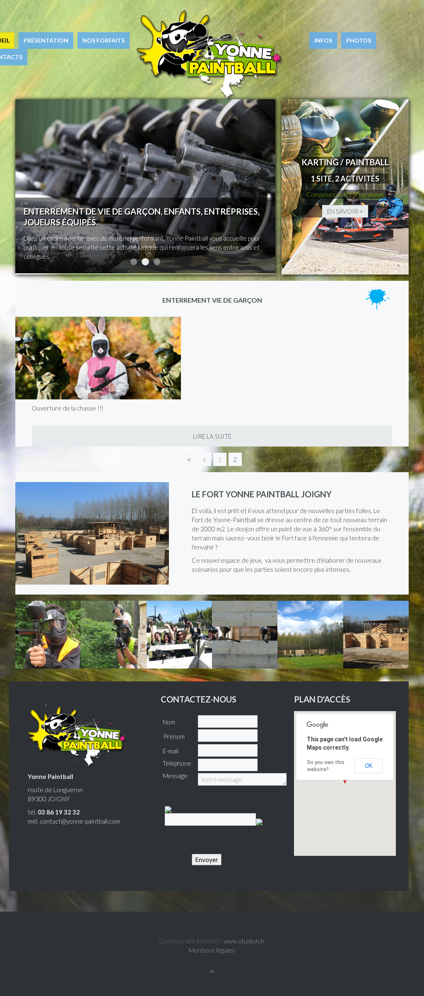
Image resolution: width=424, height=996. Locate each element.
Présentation (46, 40)
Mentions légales (212, 950)
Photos (358, 40)
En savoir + (345, 211)
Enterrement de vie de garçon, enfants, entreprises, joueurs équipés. (145, 261)
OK (368, 765)
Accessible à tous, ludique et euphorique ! (133, 261)
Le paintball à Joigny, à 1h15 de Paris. (157, 261)
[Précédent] (204, 459)
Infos (323, 40)
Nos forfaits (103, 40)
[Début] (189, 459)
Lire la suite (212, 436)
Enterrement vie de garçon (212, 300)
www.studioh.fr (244, 941)
